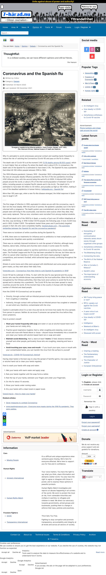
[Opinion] (40, 27)
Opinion (36, 27)
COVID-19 (89, 87)
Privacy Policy (79, 535)
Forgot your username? (91, 426)
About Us (28, 535)
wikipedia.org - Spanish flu (52, 189)
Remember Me (89, 401)
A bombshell (87, 190)
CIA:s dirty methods (90, 156)
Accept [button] (4, 562)
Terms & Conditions (61, 535)
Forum (59, 27)
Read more (100, 552)
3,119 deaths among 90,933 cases (56, 163)
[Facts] (51, 27)
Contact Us (15, 535)
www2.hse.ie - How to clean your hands (19, 394)
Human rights (90, 91)
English (89, 477)
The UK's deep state (90, 210)
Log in (92, 416)
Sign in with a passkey (94, 408)
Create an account (89, 430)
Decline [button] (13, 562)
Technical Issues (42, 535)
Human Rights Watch (15, 498)
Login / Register (81, 27)
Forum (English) (87, 159)
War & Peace (90, 83)
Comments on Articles (88, 150)
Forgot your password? (91, 422)
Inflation (86, 171)
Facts (47, 27)
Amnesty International (15, 478)
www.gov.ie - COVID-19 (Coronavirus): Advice (21, 355)
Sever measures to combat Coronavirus (21, 403)
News (24, 27)
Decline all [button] (17, 552)
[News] (27, 27)
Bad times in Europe (90, 163)
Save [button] (19, 571)
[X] (40, 417)
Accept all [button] (5, 552)
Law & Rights (95, 159)
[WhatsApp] (40, 420)
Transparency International (17, 522)
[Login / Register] (89, 27)
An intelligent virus (91, 106)
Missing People (13, 460)
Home (5, 27)
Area (13, 27)
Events (68, 27)
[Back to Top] (102, 571)
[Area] (16, 27)
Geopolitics (89, 73)
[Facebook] (40, 414)
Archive (92, 535)
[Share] (40, 424)
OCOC (9, 516)
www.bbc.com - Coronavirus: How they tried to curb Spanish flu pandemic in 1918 (35, 271)
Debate (16, 81)
